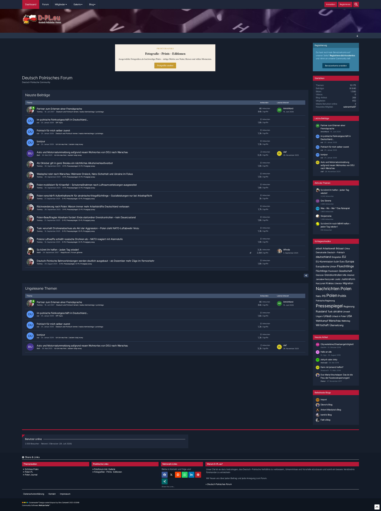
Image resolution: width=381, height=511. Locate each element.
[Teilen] (306, 275)
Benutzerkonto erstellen (336, 65)
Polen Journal (31, 474)
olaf (285, 152)
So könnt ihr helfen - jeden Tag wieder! (58, 249)
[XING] (165, 481)
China (347, 248)
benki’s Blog (326, 414)
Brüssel (340, 248)
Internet (350, 275)
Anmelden (330, 4)
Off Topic (59, 123)
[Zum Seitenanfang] (377, 507)
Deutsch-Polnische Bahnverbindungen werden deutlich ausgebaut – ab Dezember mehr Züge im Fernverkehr (95, 260)
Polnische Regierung (325, 300)
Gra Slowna (326, 200)
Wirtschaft (322, 325)
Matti (39, 252)
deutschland (323, 256)
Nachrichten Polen (333, 288)
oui (38, 123)
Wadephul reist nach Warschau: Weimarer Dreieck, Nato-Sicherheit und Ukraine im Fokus (85, 173)
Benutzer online (33, 439)
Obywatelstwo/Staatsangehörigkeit (337, 344)
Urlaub (327, 316)
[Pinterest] (198, 475)
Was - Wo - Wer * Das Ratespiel (335, 208)
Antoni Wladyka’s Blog (331, 409)
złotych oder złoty (329, 359)
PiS (324, 296)
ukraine (337, 311)
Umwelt (346, 311)
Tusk (330, 311)
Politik (342, 296)
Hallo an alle (326, 351)
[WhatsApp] (185, 475)
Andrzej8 (324, 363)
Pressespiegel (329, 305)
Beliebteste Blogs (323, 392)
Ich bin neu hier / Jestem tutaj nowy (69, 144)
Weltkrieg (345, 321)
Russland (321, 311)
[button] (191, 475)
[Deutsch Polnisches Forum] (190, 19)
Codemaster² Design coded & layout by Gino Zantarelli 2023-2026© (54, 502)
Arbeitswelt (329, 248)
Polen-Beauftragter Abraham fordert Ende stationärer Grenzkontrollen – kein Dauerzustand (86, 217)
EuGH (336, 261)
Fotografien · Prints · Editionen (108, 472)
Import (324, 399)
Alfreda (286, 249)
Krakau (330, 283)
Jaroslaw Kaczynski (325, 279)
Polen (331, 295)
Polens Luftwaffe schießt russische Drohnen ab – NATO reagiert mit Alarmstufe (79, 239)
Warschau (335, 320)
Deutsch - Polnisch (336, 252)
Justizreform (348, 279)
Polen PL (29, 472)
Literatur (338, 283)
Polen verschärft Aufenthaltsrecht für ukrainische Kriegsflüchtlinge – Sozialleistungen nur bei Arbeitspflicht (94, 195)
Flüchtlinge (322, 270)
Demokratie (321, 252)
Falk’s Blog (325, 419)
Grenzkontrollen (333, 274)
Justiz (338, 279)
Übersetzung (336, 325)
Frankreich (333, 271)
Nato (318, 296)
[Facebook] (165, 475)
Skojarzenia (326, 216)
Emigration (336, 257)
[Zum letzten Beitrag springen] (279, 110)
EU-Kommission (324, 261)
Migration (348, 283)
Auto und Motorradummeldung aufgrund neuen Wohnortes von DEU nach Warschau (82, 152)
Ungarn (319, 316)
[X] (171, 475)
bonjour (41, 141)
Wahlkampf (322, 320)
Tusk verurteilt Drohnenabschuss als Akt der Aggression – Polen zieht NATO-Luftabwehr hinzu (88, 228)
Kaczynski (320, 283)
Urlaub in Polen (339, 316)
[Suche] (356, 4)
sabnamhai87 (349, 106)
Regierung (348, 306)
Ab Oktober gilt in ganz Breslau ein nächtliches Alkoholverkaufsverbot (75, 163)
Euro (342, 261)
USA (349, 316)
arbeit (319, 248)
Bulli (38, 155)
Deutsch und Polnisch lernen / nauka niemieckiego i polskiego (80, 112)
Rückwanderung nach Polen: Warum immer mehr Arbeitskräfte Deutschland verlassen (83, 206)
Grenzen (320, 275)
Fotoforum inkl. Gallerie (104, 469)
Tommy (40, 112)
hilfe (344, 275)
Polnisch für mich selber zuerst (53, 130)
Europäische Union (326, 266)
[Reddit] (178, 475)
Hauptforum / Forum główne (71, 252)
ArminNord (288, 108)
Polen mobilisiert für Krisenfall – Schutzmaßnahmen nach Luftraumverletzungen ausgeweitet (87, 184)
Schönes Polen (32, 469)
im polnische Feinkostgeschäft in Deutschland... (62, 119)
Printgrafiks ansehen (165, 65)
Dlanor (323, 381)
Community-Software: (36, 505)
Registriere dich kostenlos (342, 55)
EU (344, 257)
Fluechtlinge (345, 266)
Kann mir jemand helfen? (332, 367)
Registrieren (345, 4)
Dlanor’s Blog (326, 404)
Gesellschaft (345, 270)
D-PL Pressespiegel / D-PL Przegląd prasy (79, 166)
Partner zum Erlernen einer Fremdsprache (59, 108)
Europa (349, 261)
